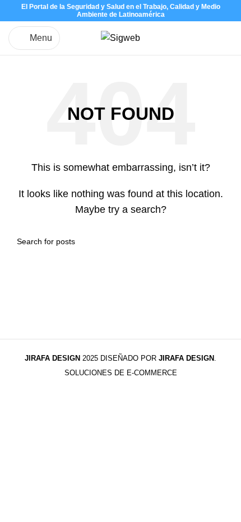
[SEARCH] (220, 241)
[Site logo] (120, 37)
